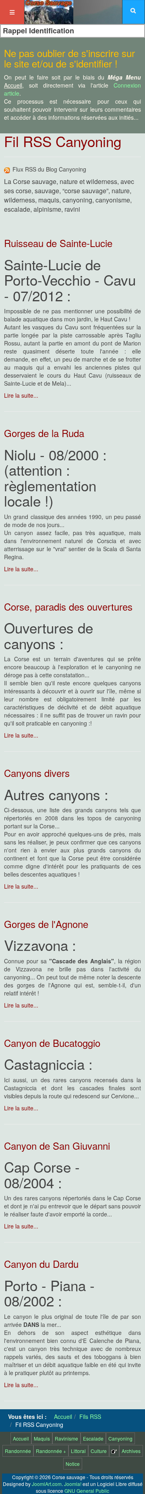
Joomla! (72, 1483)
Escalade (93, 1438)
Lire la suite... (21, 395)
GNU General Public (86, 1490)
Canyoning (120, 1438)
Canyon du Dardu (41, 1264)
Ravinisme (66, 1438)
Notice (73, 1463)
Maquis (42, 1438)
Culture (99, 1450)
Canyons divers (37, 773)
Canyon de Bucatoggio (52, 1043)
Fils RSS (90, 1416)
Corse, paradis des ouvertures (68, 606)
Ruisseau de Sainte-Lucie (58, 243)
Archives (131, 1450)
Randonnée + (51, 1450)
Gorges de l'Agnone (46, 924)
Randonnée (18, 1450)
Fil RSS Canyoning (62, 141)
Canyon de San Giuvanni (57, 1145)
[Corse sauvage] (49, 11)
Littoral (78, 1450)
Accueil (63, 1416)
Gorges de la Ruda (44, 433)
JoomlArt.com (47, 1483)
